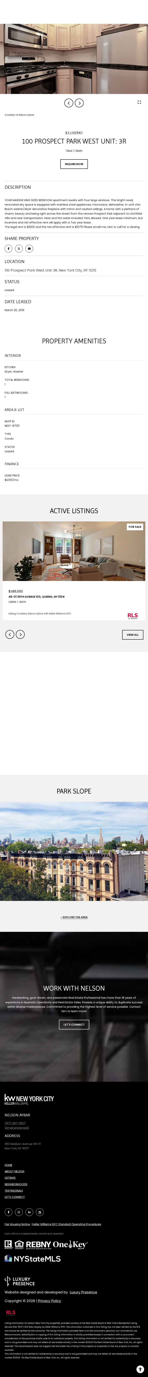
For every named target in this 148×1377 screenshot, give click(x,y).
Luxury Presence (83, 1292)
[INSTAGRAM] (19, 1212)
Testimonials (14, 1191)
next (79, 103)
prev (68, 103)
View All (133, 635)
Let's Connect (74, 1025)
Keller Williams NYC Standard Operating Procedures (66, 1224)
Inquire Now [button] (74, 164)
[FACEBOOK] (8, 1212)
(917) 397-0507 (15, 1123)
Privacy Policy (49, 1300)
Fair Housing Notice (17, 1224)
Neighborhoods (16, 1184)
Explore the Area (75, 917)
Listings (10, 1178)
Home (8, 1165)
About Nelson (14, 1171)
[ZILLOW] (40, 1212)
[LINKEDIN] (29, 1212)
